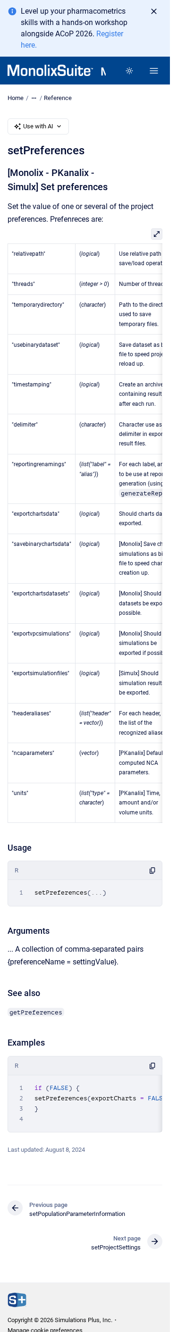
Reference (58, 97)
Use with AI (38, 126)
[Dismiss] (154, 11)
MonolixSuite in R (103, 71)
